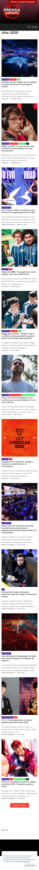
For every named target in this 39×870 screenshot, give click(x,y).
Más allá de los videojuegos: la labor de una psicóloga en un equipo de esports (19, 658)
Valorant (13, 79)
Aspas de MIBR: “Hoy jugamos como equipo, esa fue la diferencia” (19, 273)
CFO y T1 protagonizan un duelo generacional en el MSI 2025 (17, 721)
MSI (16, 717)
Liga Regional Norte (29, 395)
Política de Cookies (24, 861)
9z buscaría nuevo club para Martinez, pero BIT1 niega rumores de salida (19, 594)
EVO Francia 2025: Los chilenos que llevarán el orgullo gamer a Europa (18, 211)
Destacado (5, 79)
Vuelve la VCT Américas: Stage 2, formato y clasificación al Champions (17, 464)
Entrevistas (13, 143)
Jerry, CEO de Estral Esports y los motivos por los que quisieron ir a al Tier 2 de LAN (19, 399)
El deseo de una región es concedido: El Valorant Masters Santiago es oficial (19, 84)
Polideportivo (6, 207)
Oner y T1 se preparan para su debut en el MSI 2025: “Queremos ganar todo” (19, 784)
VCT (18, 79)
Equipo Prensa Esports (8, 224)
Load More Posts (19, 805)
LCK (11, 779)
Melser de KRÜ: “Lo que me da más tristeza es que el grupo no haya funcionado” (18, 148)
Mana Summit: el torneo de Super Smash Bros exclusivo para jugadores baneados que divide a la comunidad (19, 529)
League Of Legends (15, 395)
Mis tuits (5, 830)
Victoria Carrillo (6, 414)
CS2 (3, 589)
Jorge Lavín (5, 99)
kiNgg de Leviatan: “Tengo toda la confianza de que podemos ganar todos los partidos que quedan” (18, 335)
